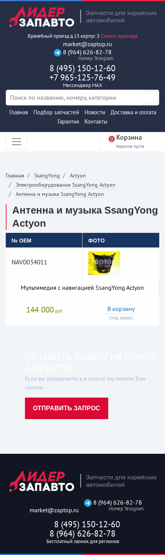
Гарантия (68, 121)
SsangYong (47, 175)
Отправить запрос (66, 408)
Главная (18, 112)
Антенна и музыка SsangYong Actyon (60, 194)
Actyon (78, 175)
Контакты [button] (95, 121)
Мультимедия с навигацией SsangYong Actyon (82, 287)
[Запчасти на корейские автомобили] (82, 16)
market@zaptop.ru (86, 44)
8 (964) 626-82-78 (86, 55)
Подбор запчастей (56, 112)
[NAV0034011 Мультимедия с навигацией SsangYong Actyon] (104, 262)
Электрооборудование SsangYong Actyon (66, 184)
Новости (94, 112)
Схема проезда (119, 36)
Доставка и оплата (133, 112)
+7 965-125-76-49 (83, 80)
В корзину (121, 309)
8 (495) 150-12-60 (83, 68)
